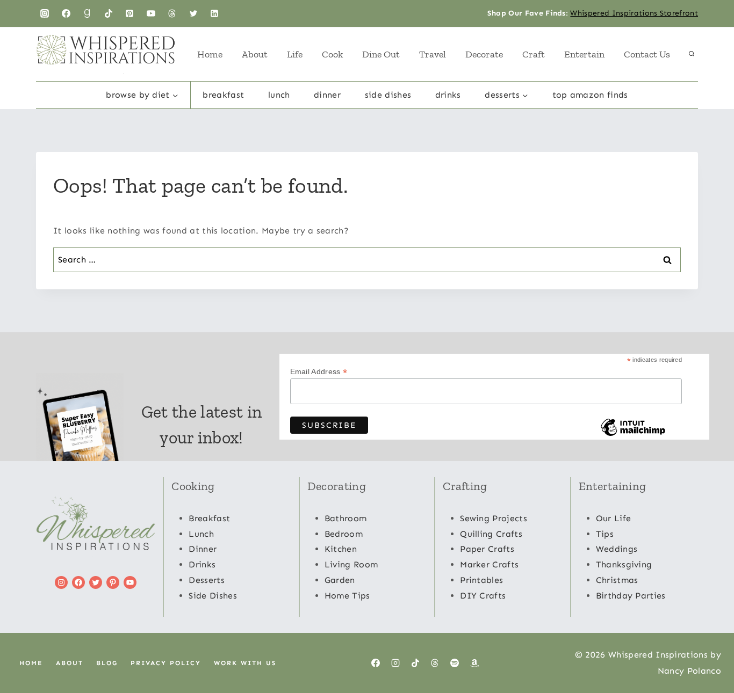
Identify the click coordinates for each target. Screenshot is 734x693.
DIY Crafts (483, 595)
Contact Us (647, 54)
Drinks (448, 95)
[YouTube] (151, 13)
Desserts (207, 580)
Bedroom (344, 534)
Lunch (279, 95)
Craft (533, 54)
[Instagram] (44, 13)
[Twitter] (193, 13)
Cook (332, 54)
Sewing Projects (493, 518)
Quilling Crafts (491, 534)
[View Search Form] (691, 54)
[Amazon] (474, 663)
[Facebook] (66, 13)
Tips (605, 534)
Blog (107, 663)
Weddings (617, 549)
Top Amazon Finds (590, 95)
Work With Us (245, 663)
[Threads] (172, 13)
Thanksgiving (624, 564)
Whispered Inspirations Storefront (634, 13)
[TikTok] (108, 13)
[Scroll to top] (709, 652)
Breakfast (223, 95)
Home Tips (347, 595)
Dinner (327, 95)
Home (209, 54)
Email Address (319, 372)
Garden (340, 580)
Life (295, 54)
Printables (481, 580)
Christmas (617, 580)
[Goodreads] (87, 13)
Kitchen (341, 549)
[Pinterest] (129, 13)
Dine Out (381, 54)
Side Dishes (388, 95)
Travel (432, 54)
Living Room (351, 564)
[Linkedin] (214, 13)
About (255, 54)
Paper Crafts (487, 549)
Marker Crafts (489, 564)
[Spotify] (454, 663)
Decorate (484, 54)
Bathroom (346, 518)
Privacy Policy (166, 663)
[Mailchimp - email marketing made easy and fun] (633, 435)
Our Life (613, 518)
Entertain (584, 54)
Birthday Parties (631, 595)
